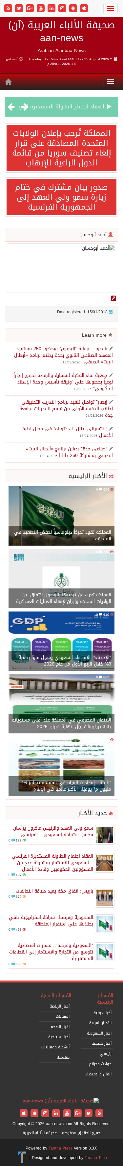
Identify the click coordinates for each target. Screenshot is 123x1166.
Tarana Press (60, 1148)
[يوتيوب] (41, 8)
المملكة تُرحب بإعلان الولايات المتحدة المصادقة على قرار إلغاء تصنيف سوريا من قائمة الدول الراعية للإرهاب (61, 148)
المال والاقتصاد (98, 1074)
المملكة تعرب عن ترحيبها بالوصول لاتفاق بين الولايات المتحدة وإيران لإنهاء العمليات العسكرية (63, 598)
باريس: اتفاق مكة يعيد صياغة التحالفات (54, 891)
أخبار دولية (102, 1012)
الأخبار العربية (100, 1023)
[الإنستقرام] (63, 8)
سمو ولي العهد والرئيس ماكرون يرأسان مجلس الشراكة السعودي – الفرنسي (53, 831)
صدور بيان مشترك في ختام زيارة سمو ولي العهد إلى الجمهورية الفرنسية (61, 197)
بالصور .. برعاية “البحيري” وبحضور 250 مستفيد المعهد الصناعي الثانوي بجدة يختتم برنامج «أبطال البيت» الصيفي (63, 355)
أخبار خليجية (102, 1043)
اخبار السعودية (99, 1033)
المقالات (63, 1016)
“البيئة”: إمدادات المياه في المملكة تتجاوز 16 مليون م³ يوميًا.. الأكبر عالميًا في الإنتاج (66, 786)
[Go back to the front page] (61, 1101)
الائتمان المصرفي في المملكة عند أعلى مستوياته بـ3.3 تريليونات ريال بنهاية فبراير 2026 (61, 723)
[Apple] (84, 8)
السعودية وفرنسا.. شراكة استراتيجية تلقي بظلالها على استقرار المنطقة (51, 920)
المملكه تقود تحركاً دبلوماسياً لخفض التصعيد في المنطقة (62, 535)
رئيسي (106, 1053)
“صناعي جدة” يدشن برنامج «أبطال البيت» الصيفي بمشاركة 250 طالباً (69, 452)
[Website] (113, 298)
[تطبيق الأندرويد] (74, 8)
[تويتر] (19, 8)
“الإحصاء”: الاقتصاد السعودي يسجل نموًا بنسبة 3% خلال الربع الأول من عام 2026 (64, 660)
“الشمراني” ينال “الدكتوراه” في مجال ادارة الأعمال (67, 432)
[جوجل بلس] (30, 8)
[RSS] (9, 8)
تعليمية (63, 1057)
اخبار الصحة (60, 1026)
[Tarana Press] (22, 1157)
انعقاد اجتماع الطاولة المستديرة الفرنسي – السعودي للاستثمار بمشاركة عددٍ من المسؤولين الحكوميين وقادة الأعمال (52, 863)
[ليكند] (52, 8)
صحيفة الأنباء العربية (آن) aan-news (61, 31)
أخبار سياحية (59, 1036)
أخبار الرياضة (60, 1006)
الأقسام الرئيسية (105, 999)
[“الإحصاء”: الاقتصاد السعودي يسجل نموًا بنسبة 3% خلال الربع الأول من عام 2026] (61, 641)
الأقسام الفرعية (56, 995)
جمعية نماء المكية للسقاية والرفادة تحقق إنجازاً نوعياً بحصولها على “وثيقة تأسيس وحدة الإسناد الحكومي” (63, 382)
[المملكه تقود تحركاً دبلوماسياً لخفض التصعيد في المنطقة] (61, 516)
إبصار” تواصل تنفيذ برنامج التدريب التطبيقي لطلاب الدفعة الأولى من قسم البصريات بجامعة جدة (66, 409)
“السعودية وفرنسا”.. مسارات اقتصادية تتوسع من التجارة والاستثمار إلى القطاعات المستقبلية (51, 952)
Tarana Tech (96, 1157)
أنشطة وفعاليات (55, 1047)
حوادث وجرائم (100, 1063)
